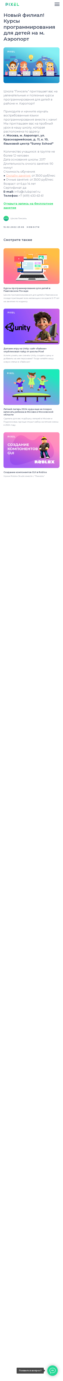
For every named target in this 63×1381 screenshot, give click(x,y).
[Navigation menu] (57, 4)
